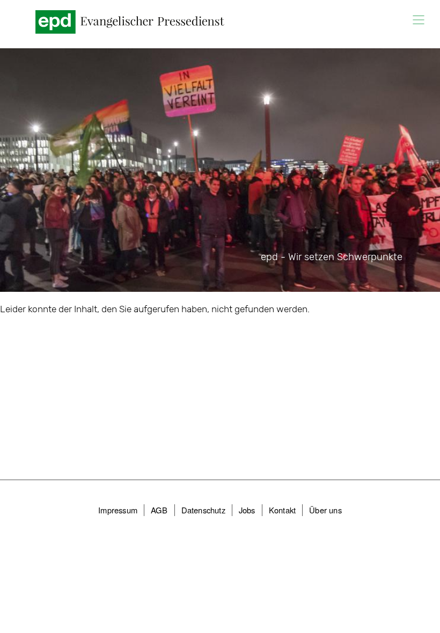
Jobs (247, 510)
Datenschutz (203, 510)
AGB (159, 510)
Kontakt (282, 510)
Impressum (117, 510)
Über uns (325, 510)
